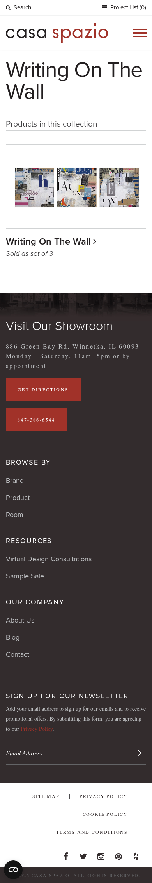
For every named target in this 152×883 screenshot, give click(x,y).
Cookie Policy (105, 814)
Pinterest (118, 854)
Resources (29, 540)
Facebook (66, 854)
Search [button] (22, 7)
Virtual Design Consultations (49, 559)
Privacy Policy (37, 728)
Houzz (136, 854)
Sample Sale (25, 576)
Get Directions (43, 389)
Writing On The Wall (48, 241)
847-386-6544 (36, 419)
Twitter (83, 854)
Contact (17, 654)
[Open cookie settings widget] (13, 869)
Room (14, 514)
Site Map (45, 796)
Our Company (35, 602)
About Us (20, 620)
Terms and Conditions (92, 832)
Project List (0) (127, 7)
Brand (15, 480)
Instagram (101, 854)
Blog (12, 637)
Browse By (28, 462)
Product (18, 497)
